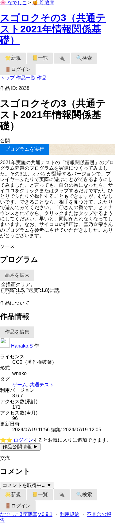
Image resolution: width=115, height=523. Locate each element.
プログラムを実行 (24, 149)
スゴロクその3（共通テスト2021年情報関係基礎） (53, 29)
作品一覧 (26, 77)
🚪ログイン (18, 69)
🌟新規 (13, 58)
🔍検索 (84, 58)
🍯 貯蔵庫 (43, 2)
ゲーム (19, 384)
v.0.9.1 (45, 514)
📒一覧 (40, 58)
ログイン (23, 440)
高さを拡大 (17, 275)
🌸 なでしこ (13, 2)
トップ (7, 77)
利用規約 (69, 514)
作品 (42, 77)
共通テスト (41, 384)
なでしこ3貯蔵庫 (18, 514)
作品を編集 (17, 331)
